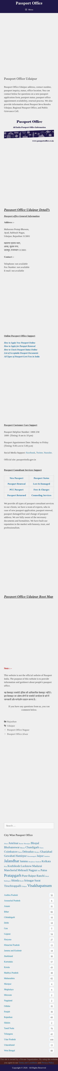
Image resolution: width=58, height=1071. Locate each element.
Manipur (7, 984)
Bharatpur (27, 843)
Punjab (7, 1011)
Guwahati (9, 855)
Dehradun (28, 851)
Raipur (32, 875)
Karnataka (8, 962)
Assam (7, 906)
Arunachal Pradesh (12, 900)
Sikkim (7, 1023)
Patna (44, 870)
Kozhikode (14, 866)
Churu (41, 848)
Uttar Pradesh (10, 1039)
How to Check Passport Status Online (20, 350)
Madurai (37, 866)
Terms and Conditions (28, 1063)
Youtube (48, 452)
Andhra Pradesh (11, 895)
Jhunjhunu (31, 861)
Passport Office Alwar (17, 734)
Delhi (6, 923)
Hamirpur (21, 855)
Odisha (7, 1006)
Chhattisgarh (9, 917)
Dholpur (37, 852)
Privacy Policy (48, 1063)
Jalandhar (11, 861)
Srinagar (29, 880)
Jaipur (40, 855)
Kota (5, 866)
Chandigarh (32, 847)
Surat (37, 880)
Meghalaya (8, 989)
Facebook (30, 452)
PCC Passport (16, 489)
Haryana (7, 939)
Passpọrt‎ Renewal (16, 484)
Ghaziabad (46, 851)
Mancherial (10, 870)
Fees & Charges (41, 489)
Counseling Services (41, 495)
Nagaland (8, 1000)
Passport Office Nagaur (18, 730)
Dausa (20, 852)
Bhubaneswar (12, 847)
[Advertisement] (29, 43)
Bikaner (22, 848)
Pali (39, 870)
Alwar (6, 843)
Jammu (24, 861)
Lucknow (26, 866)
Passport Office (29, 3)
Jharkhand (8, 956)
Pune (25, 875)
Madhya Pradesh (11, 973)
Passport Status (41, 478)
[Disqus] (29, 782)
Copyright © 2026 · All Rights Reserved (29, 1068)
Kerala (7, 967)
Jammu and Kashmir (13, 950)
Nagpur (33, 870)
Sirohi (22, 881)
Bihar (6, 912)
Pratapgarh (12, 875)
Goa (6, 928)
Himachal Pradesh (12, 945)
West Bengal (9, 1050)
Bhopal (35, 843)
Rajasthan (12, 721)
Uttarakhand (9, 1045)
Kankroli (38, 861)
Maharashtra (9, 978)
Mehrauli (23, 870)
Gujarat (7, 934)
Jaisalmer (47, 856)
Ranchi (41, 875)
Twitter (39, 452)
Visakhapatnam (39, 885)
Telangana (8, 1034)
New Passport (16, 478)
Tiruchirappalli (12, 886)
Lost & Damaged (41, 484)
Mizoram (8, 995)
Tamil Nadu (9, 1028)
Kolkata (46, 861)
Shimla (15, 880)
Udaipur (11, 726)
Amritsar (13, 843)
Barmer (21, 843)
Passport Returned (16, 495)
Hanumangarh (31, 856)
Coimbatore (11, 851)
